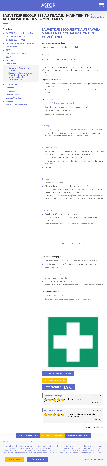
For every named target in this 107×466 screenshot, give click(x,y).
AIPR (8, 50)
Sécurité (9, 60)
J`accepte (37, 459)
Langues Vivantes (13, 98)
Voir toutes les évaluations (94, 427)
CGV (30, 441)
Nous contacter (28, 435)
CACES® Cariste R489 (15, 40)
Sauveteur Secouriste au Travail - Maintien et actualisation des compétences (20, 76)
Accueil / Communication (16, 105)
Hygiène (9, 101)
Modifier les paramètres (93, 459)
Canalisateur (11, 47)
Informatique (11, 84)
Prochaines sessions (54, 380)
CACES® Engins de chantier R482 (20, 33)
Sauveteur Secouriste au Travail (20, 69)
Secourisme (11, 64)
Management (11, 91)
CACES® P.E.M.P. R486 (15, 36)
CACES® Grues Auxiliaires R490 (19, 43)
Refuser (14, 459)
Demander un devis (78, 435)
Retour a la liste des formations (97, 16)
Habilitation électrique (16, 53)
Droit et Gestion (13, 94)
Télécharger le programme (58, 373)
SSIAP (8, 57)
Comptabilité (11, 88)
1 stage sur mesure (52, 435)
